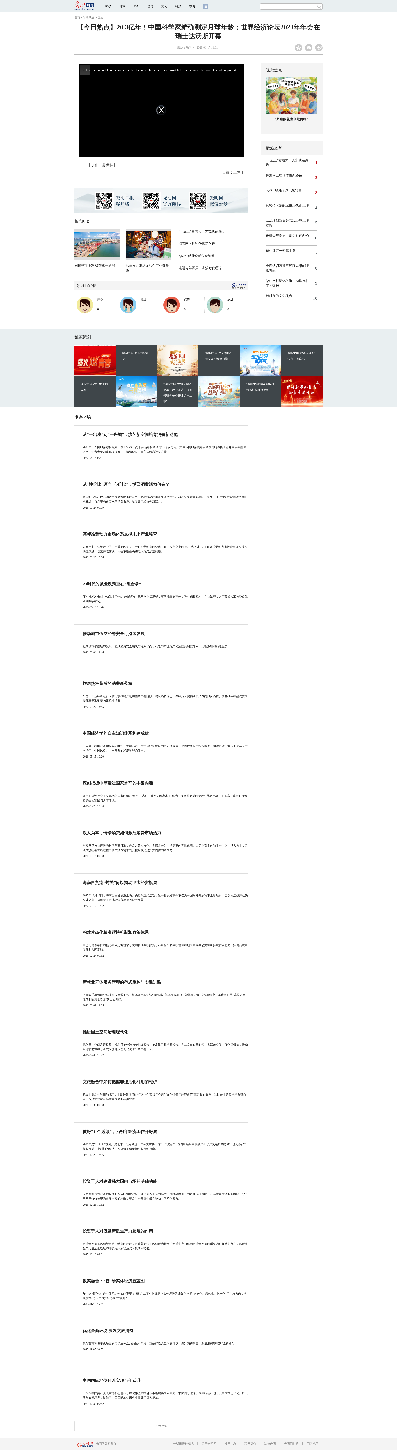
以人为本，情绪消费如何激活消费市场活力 (122, 832)
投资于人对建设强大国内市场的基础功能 (120, 1181)
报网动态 (230, 1443)
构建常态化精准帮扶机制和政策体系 (116, 932)
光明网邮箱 (291, 1443)
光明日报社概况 (183, 1443)
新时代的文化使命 (279, 296)
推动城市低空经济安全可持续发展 (114, 633)
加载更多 (161, 1426)
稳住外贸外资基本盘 (280, 250)
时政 (108, 6)
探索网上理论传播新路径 (197, 243)
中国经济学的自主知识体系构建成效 (116, 733)
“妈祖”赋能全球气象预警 (197, 256)
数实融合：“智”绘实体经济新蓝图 (114, 1281)
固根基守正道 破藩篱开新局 (94, 265)
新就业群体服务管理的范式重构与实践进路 (122, 982)
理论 (150, 6)
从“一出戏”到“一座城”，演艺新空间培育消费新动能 (130, 434)
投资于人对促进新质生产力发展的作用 (118, 1231)
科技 (178, 6)
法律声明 (270, 1443)
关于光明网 (209, 1443)
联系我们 (250, 1443)
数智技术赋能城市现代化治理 (287, 205)
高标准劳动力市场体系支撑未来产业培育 (120, 534)
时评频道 (88, 17)
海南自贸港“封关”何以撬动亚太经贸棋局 (120, 882)
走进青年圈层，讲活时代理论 (200, 268)
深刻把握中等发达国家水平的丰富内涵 (118, 783)
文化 (164, 6)
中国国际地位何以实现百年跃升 (112, 1380)
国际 (122, 6)
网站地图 (312, 1443)
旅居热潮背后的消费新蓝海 (107, 683)
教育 (192, 6)
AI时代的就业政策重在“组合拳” (112, 584)
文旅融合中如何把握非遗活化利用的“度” (120, 1081)
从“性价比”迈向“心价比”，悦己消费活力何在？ (126, 484)
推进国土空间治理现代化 (105, 1032)
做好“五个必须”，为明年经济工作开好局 (120, 1131)
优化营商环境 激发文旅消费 (108, 1330)
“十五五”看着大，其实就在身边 (202, 231)
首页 (77, 17)
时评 (136, 6)
